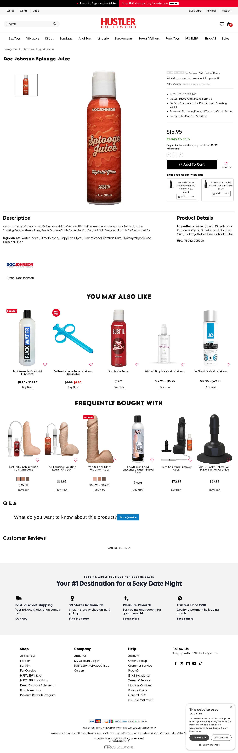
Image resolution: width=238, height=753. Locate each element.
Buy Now (27, 387)
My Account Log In (86, 660)
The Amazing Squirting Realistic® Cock (61, 468)
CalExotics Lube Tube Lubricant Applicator (73, 373)
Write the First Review (209, 73)
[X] (182, 663)
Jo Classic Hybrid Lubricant (211, 371)
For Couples (28, 670)
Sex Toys (14, 38)
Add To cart (194, 164)
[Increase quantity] (181, 155)
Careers (79, 670)
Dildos (49, 38)
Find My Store (79, 618)
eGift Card (194, 10)
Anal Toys (85, 38)
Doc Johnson (25, 278)
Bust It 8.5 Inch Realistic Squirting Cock (23, 468)
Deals (36, 10)
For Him (25, 665)
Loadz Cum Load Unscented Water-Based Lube (138, 469)
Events (23, 10)
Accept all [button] (199, 737)
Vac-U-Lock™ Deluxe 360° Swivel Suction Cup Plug (214, 468)
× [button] (231, 707)
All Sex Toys (27, 655)
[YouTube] (194, 663)
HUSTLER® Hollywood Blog (91, 665)
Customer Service (140, 665)
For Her (25, 660)
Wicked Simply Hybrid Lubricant (165, 371)
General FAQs (137, 695)
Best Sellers (185, 618)
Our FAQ (21, 618)
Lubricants (28, 49)
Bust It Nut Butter (119, 371)
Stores (10, 10)
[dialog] (210, 727)
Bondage (66, 38)
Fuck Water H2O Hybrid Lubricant (27, 373)
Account (227, 10)
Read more (195, 731)
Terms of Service (139, 680)
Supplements (123, 38)
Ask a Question (174, 84)
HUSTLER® (191, 38)
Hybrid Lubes (46, 49)
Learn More (131, 618)
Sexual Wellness (149, 38)
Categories (10, 49)
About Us (80, 655)
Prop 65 (133, 670)
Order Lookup (137, 660)
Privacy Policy (137, 690)
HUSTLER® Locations (34, 680)
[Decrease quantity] (169, 155)
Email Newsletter (139, 675)
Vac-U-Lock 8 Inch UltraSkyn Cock (100, 468)
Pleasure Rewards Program (37, 695)
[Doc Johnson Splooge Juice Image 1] (107, 138)
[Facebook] (175, 663)
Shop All (210, 38)
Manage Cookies (139, 685)
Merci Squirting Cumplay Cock (176, 468)
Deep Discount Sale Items (37, 685)
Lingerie (103, 38)
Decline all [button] (221, 737)
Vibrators (32, 38)
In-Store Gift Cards (140, 700)
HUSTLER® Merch (31, 675)
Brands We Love (30, 690)
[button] (18, 479)
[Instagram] (188, 663)
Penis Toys (172, 38)
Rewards (211, 10)
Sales (225, 38)
